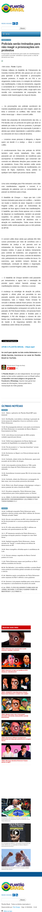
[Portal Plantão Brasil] (12, 8)
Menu (8, 34)
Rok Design (16, 907)
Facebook (13, 23)
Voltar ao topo (7, 911)
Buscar (23, 28)
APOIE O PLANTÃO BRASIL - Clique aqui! (18, 347)
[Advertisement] (21, 17)
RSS (16, 23)
